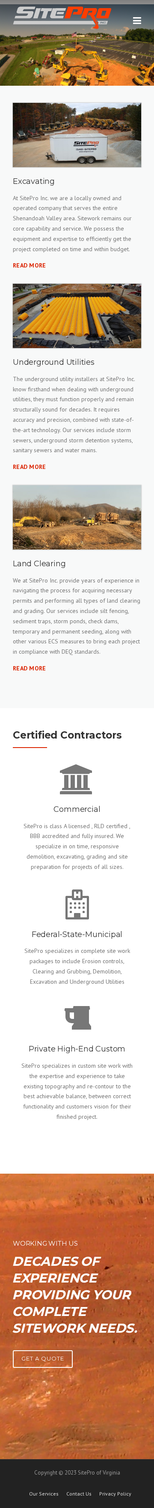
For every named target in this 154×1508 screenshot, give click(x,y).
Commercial (76, 809)
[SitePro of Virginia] (62, 17)
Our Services (44, 1493)
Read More (29, 265)
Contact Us (79, 1493)
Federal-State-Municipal (77, 934)
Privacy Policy (115, 1493)
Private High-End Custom (77, 1049)
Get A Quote (42, 1358)
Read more (29, 467)
